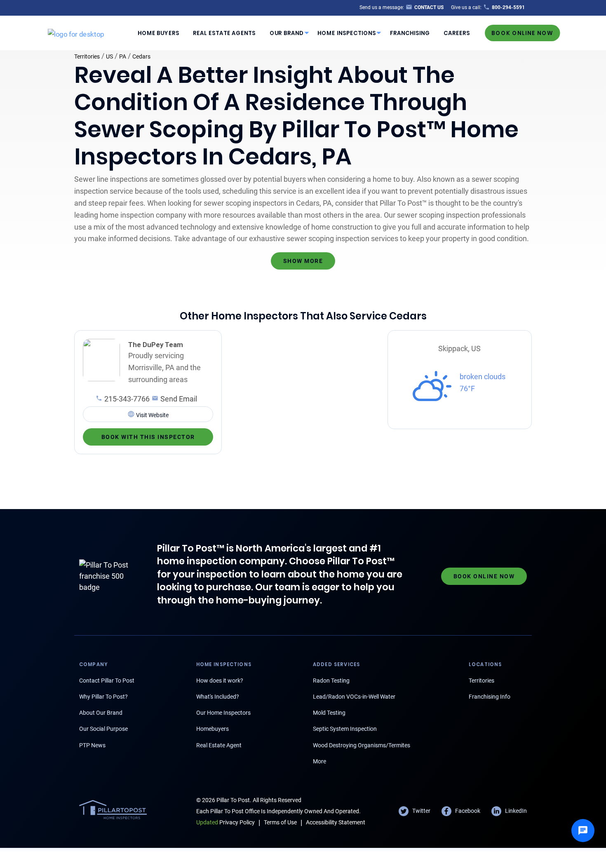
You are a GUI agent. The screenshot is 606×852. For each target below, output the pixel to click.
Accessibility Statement (335, 822)
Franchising (410, 33)
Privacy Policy (225, 822)
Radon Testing (331, 680)
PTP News (92, 745)
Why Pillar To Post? (103, 696)
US (109, 56)
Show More (303, 261)
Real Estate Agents (224, 33)
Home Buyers (158, 33)
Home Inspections (346, 33)
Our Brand (287, 33)
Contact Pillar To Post (106, 680)
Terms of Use (280, 822)
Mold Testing (329, 712)
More (319, 761)
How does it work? (219, 680)
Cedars (141, 56)
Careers (457, 33)
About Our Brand (100, 712)
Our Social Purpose (103, 728)
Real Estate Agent (219, 745)
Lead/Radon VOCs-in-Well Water (354, 696)
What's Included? (217, 696)
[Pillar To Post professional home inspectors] (76, 32)
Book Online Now (522, 32)
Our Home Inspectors (223, 712)
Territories (87, 56)
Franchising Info (489, 696)
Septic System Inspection (345, 728)
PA (122, 56)
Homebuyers (212, 728)
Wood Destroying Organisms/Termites (361, 745)
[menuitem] (158, 33)
